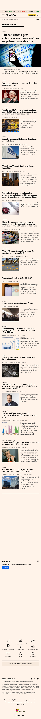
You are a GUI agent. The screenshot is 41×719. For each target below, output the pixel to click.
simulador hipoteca (20, 642)
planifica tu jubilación (8, 649)
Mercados (4, 382)
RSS (28, 702)
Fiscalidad (5, 108)
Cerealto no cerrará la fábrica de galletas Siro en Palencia (19, 140)
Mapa (25, 702)
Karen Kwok (12, 256)
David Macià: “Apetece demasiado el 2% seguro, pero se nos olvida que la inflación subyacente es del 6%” (19, 386)
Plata (3, 355)
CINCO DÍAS (4, 144)
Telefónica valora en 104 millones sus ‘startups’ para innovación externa (17, 470)
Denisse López (5, 335)
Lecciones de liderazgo (8, 440)
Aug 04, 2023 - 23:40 (22, 256)
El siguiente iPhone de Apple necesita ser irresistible (18, 167)
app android (33, 656)
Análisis (4, 164)
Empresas (4, 32)
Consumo (4, 220)
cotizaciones (8, 656)
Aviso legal (12, 699)
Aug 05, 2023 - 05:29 (20, 171)
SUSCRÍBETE (32, 15)
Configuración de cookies (30, 699)
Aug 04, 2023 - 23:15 (22, 420)
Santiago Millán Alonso (8, 474)
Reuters (4, 88)
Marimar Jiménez (6, 420)
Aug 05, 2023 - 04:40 (18, 200)
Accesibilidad (19, 702)
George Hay (5, 256)
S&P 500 (16, 11)
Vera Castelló (6, 391)
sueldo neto (33, 642)
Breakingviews (6, 249)
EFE (3, 69)
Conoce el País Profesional (20, 664)
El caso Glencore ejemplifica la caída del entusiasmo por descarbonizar (18, 252)
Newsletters (32, 702)
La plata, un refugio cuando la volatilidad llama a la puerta (18, 358)
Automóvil (5, 191)
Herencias (4, 326)
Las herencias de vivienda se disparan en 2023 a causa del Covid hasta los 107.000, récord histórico (19, 330)
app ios (20, 656)
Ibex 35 (5, 11)
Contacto (6, 699)
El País (36, 19)
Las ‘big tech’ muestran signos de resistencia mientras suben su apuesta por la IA (19, 415)
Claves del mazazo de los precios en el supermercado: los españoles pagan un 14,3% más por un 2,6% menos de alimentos (19, 224)
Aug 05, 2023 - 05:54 (21, 144)
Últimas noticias (20, 704)
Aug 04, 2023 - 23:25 (20, 362)
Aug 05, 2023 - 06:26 (14, 117)
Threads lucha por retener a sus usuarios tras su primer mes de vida (20, 38)
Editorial (4, 276)
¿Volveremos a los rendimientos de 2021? (18, 303)
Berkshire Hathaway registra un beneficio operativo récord (19, 84)
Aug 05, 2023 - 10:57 (17, 88)
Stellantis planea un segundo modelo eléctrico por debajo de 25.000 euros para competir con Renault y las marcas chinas (19, 195)
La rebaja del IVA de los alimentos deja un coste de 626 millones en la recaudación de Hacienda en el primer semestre (19, 112)
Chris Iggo (4, 306)
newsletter (6, 561)
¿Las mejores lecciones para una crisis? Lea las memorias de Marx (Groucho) (20, 443)
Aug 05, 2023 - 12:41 (14, 69)
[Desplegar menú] (3, 15)
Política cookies (19, 699)
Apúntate (5, 567)
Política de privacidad (10, 702)
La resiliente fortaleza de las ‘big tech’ (17, 278)
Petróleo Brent (31, 11)
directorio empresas (33, 649)
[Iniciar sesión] (38, 15)
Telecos (4, 467)
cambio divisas (20, 649)
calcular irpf (8, 642)
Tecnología (5, 411)
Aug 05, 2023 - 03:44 (14, 229)
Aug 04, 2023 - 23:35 (20, 335)
